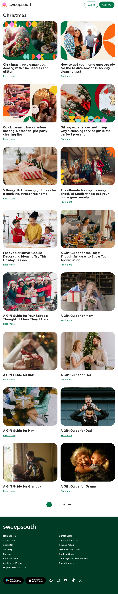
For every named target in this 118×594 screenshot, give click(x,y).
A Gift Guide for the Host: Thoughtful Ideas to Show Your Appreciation (84, 256)
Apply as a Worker (12, 563)
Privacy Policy (66, 545)
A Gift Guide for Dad (76, 431)
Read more (9, 76)
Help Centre (9, 536)
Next (69, 504)
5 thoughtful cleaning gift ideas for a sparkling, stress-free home (29, 192)
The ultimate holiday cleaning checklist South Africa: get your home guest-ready (85, 193)
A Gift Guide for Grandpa (22, 486)
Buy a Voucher (66, 563)
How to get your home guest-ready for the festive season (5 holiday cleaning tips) (88, 68)
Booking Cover (67, 554)
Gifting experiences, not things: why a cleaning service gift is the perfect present (86, 130)
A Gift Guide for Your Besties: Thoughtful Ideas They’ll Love (26, 317)
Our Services (65, 536)
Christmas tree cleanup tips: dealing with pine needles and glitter (25, 68)
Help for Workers (12, 567)
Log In (91, 4)
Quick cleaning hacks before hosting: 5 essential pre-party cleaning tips (25, 130)
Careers (7, 554)
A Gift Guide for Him (18, 431)
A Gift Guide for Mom (77, 316)
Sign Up (106, 4)
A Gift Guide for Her (76, 375)
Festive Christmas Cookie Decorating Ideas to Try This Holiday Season (24, 256)
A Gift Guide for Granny (79, 486)
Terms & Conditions (69, 549)
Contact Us (9, 540)
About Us (8, 545)
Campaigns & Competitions (73, 558)
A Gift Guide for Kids (19, 375)
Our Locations (66, 540)
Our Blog (7, 549)
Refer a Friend (10, 558)
